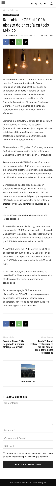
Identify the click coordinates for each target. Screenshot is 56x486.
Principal (15, 15)
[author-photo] (28, 377)
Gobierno (14, 10)
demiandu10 (11, 35)
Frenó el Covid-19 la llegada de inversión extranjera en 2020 (14, 344)
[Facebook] (32, 4)
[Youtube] (45, 4)
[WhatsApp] (19, 42)
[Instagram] (36, 4)
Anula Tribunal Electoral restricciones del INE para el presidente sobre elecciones (41, 347)
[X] (40, 4)
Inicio (5, 10)
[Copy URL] (25, 42)
